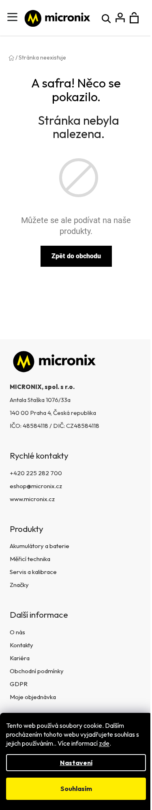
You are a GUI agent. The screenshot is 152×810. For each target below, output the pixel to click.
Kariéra (20, 658)
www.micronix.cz (32, 499)
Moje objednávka (33, 697)
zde (104, 743)
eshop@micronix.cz (36, 486)
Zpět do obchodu (76, 256)
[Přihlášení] (120, 18)
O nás (17, 632)
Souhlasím (76, 788)
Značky (19, 585)
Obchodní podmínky (37, 671)
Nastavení (76, 763)
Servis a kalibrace (33, 572)
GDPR (19, 684)
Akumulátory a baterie (39, 546)
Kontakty (21, 645)
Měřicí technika (30, 559)
